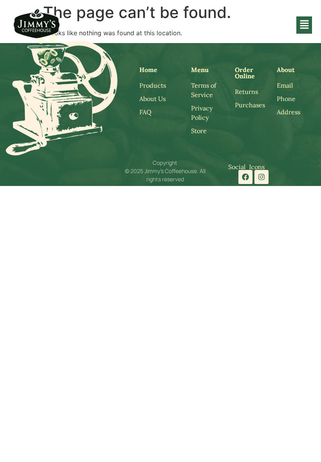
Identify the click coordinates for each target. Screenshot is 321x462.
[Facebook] (245, 177)
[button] (304, 24)
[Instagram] (261, 177)
